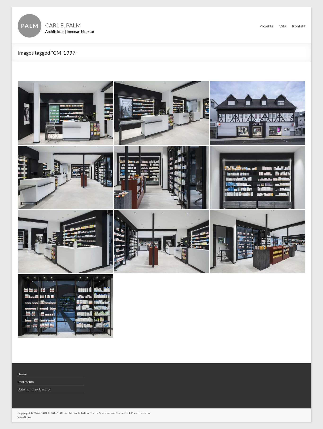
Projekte (266, 26)
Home (21, 374)
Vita (282, 26)
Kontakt (299, 26)
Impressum (25, 382)
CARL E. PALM (63, 25)
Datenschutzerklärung (33, 389)
